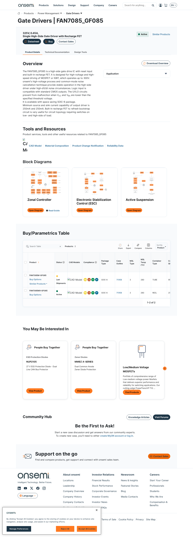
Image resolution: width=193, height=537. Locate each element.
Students (154, 491)
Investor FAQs (99, 507)
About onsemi (71, 474)
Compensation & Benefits (158, 504)
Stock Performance (102, 485)
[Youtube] (26, 488)
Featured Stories (129, 485)
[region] (51, 521)
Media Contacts (129, 496)
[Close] (97, 510)
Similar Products (38, 284)
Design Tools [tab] (80, 52)
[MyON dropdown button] (161, 5)
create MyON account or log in (116, 435)
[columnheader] (41, 262)
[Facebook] (38, 488)
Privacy (140, 519)
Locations (68, 480)
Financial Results (101, 480)
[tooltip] (128, 246)
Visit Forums (161, 417)
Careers (155, 474)
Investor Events (100, 496)
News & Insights (129, 480)
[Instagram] (44, 488)
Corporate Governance (104, 491)
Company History (72, 496)
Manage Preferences (18, 529)
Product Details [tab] (32, 52)
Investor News (99, 502)
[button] (153, 5)
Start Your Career (159, 480)
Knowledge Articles (138, 417)
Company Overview (73, 491)
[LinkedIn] (20, 488)
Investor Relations (103, 474)
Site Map (151, 519)
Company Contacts (73, 502)
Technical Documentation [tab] (57, 52)
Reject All (65, 529)
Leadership (69, 485)
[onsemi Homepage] (26, 5)
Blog (123, 491)
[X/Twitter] (32, 488)
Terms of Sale (108, 519)
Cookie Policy (126, 519)
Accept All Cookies (86, 529)
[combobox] (136, 5)
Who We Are (156, 496)
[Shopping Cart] (167, 5)
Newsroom (127, 474)
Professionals (157, 485)
